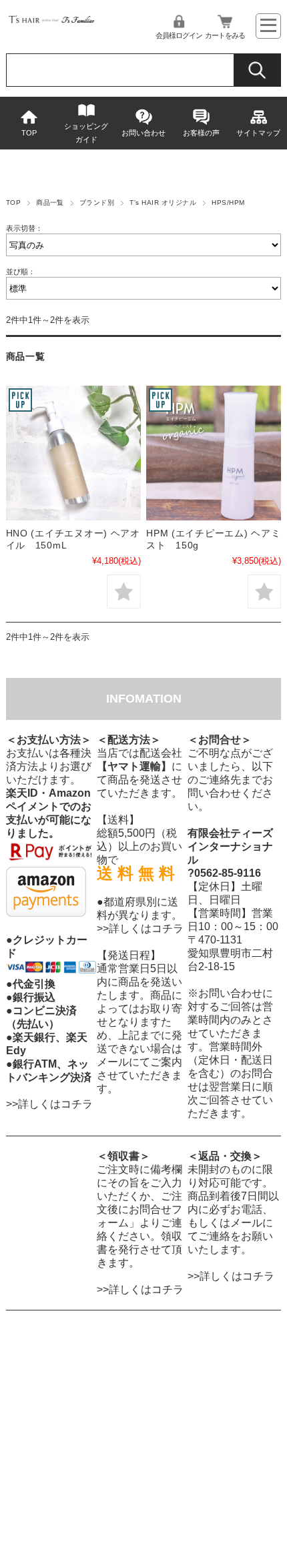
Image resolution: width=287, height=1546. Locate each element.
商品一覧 (50, 202)
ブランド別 (96, 202)
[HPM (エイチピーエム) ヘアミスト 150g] (213, 453)
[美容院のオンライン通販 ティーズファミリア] (51, 21)
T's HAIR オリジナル (162, 202)
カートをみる (225, 35)
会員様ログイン (179, 35)
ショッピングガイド (86, 132)
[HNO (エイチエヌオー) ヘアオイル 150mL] (73, 453)
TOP (29, 133)
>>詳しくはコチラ (49, 1104)
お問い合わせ (143, 133)
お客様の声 (201, 133)
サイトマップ (258, 133)
